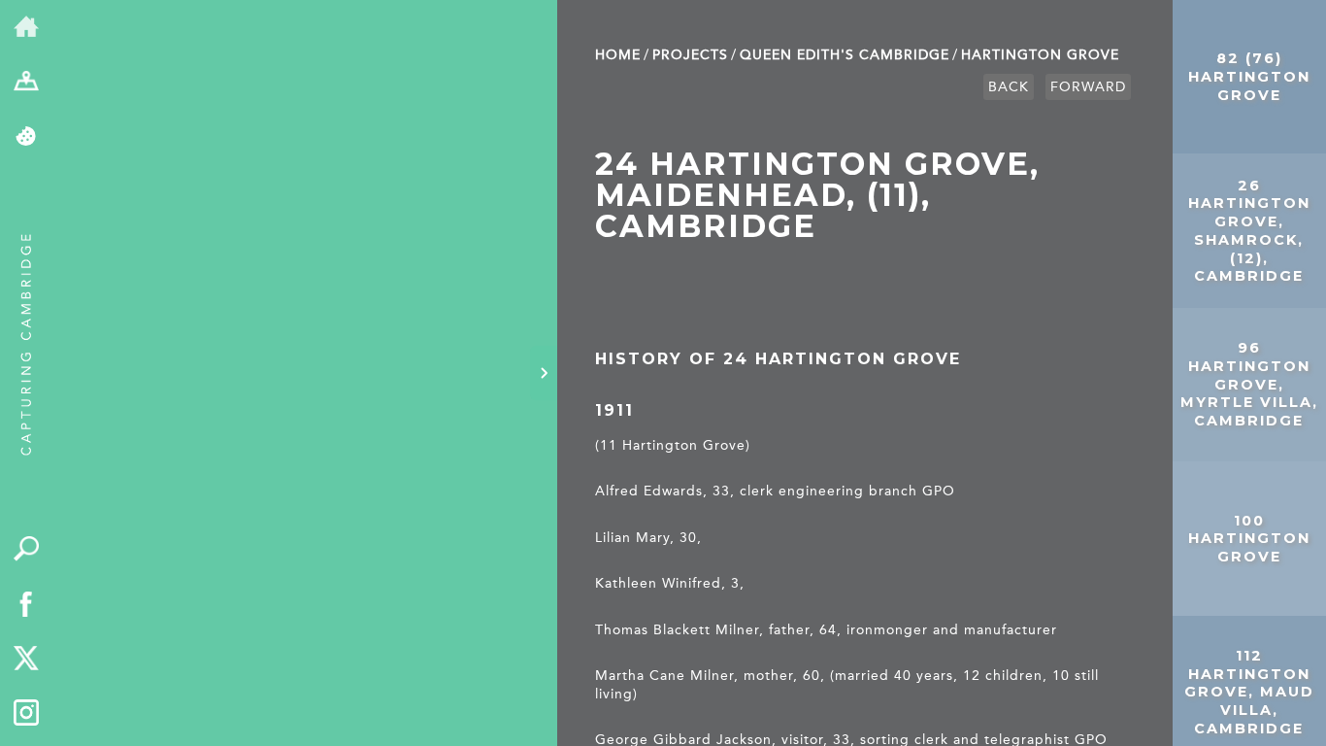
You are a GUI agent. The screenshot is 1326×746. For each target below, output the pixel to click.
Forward (1088, 87)
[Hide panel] (543, 373)
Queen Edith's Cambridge (844, 55)
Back (1008, 87)
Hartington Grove (1040, 55)
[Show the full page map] (26, 83)
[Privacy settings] (26, 137)
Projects (690, 55)
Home (618, 55)
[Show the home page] (26, 27)
